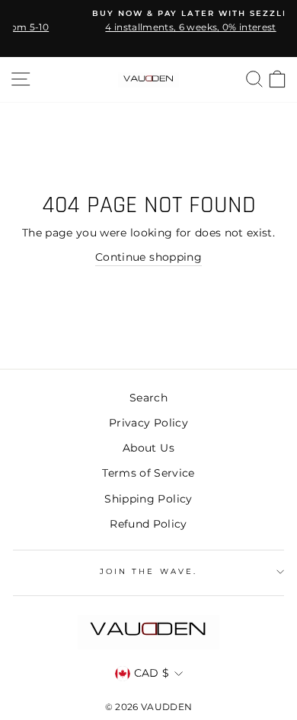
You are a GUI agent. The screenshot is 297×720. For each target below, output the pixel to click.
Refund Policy (148, 524)
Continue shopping (148, 257)
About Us (148, 448)
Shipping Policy (148, 499)
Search (148, 398)
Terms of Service (148, 473)
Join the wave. (148, 571)
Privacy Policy (148, 423)
